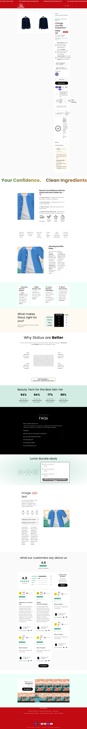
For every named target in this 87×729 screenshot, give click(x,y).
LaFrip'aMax (32, 727)
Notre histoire (55, 711)
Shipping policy (57, 727)
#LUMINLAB (27, 689)
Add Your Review (62, 585)
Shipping (63, 35)
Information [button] (43, 708)
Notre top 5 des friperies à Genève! (31, 713)
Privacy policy (43, 727)
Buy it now (61, 83)
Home (56, 13)
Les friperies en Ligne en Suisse (46, 713)
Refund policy (37, 727)
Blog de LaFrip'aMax (59, 713)
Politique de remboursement (45, 711)
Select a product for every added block (55, 479)
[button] (68, 5)
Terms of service (50, 727)
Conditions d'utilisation (33, 711)
